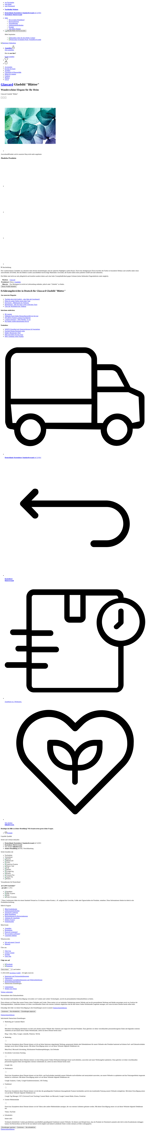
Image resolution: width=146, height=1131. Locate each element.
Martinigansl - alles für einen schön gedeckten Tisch (21, 304)
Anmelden (8, 928)
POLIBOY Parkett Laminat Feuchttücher (18, 318)
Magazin (7, 944)
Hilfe (6, 18)
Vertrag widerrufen (7, 992)
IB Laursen (8, 314)
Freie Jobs (8, 956)
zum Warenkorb (10, 6)
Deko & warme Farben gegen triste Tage (17, 301)
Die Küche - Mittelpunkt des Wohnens (17, 303)
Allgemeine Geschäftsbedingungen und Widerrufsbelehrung (23, 980)
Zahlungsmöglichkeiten (16, 25)
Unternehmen (9, 987)
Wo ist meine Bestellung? (17, 20)
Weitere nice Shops (11, 989)
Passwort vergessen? (11, 932)
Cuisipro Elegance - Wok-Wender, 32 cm (17, 319)
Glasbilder (17, 282)
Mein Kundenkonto (11, 909)
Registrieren (8, 930)
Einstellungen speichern (8, 1127)
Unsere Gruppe (9, 953)
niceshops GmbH (15, 973)
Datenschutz (9, 978)
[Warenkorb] (75, 63)
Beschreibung (6, 267)
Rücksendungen (14, 21)
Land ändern (16, 969)
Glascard (7, 84)
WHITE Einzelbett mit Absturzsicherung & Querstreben (22, 329)
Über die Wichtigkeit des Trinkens (15, 306)
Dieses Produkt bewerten (9, 286)
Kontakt (11, 27)
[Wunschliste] (6, 60)
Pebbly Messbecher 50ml (13, 333)
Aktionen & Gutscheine (12, 918)
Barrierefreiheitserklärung (13, 982)
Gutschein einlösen (11, 935)
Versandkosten (13, 23)
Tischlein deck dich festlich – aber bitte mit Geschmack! (22, 299)
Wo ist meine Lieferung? (12, 934)
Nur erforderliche (14, 1011)
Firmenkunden (9, 921)
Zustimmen (5, 1011)
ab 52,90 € (23, 13)
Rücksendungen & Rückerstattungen (16, 916)
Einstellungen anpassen (28, 1011)
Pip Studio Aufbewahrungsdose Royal (17, 321)
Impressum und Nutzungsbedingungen (17, 976)
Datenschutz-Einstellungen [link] (13, 983)
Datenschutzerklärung (60, 1008)
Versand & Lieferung (11, 912)
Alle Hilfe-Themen (15, 29)
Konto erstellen (9, 57)
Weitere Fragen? (10, 920)
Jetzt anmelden (9, 50)
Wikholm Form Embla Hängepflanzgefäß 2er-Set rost (21, 316)
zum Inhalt (8, 4)
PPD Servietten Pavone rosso (14, 334)
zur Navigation (9, 2)
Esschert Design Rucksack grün (15, 331)
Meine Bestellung (10, 914)
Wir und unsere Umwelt (12, 942)
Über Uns (8, 951)
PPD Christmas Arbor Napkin (14, 336)
